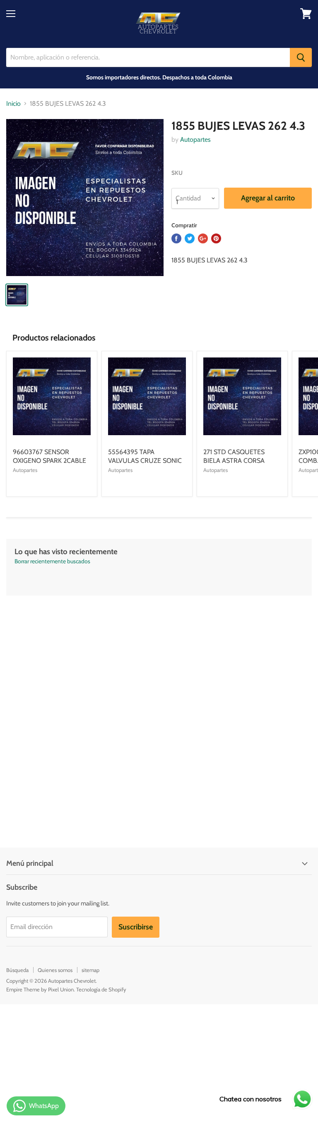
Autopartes (195, 139)
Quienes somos (55, 970)
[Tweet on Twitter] (190, 238)
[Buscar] (301, 57)
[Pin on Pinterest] (216, 238)
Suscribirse (135, 926)
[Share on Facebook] (176, 238)
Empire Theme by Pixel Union (40, 989)
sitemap (90, 970)
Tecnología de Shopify (101, 989)
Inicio (13, 103)
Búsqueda (17, 970)
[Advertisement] (159, 653)
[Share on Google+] (203, 238)
